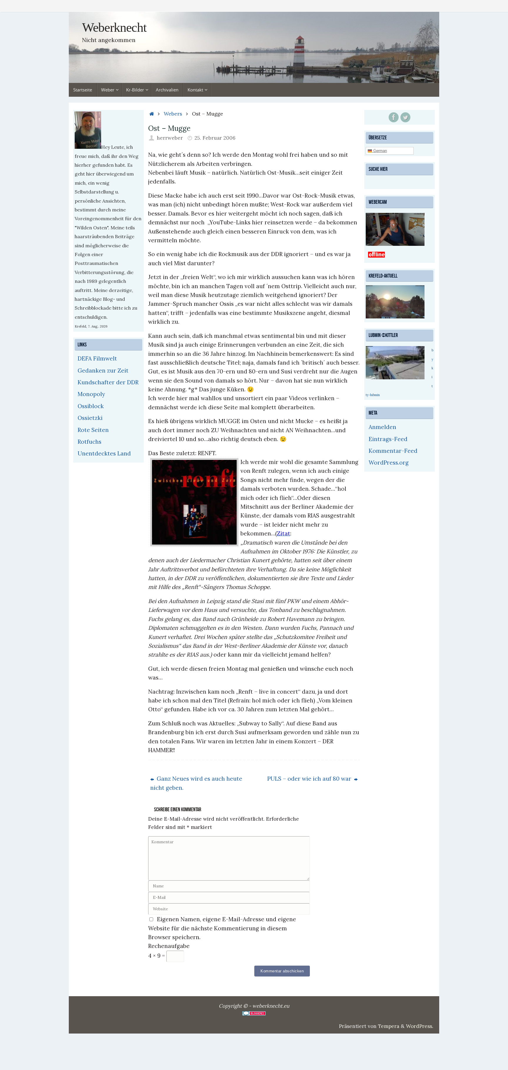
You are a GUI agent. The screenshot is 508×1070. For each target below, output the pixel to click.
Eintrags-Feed (388, 439)
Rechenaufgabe (169, 945)
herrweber (170, 138)
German (379, 150)
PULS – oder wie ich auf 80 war (310, 778)
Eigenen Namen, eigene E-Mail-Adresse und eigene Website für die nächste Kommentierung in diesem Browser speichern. (222, 928)
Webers (173, 114)
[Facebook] (394, 117)
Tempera (388, 1026)
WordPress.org (389, 462)
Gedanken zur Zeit (103, 370)
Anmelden (382, 426)
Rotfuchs (89, 441)
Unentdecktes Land (104, 453)
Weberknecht (114, 28)
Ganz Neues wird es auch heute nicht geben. (196, 783)
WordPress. (419, 1026)
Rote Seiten (93, 429)
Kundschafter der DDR (108, 382)
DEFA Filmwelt (97, 358)
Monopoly (91, 394)
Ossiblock (91, 406)
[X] (405, 117)
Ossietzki (90, 417)
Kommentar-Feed (393, 450)
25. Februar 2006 (215, 138)
